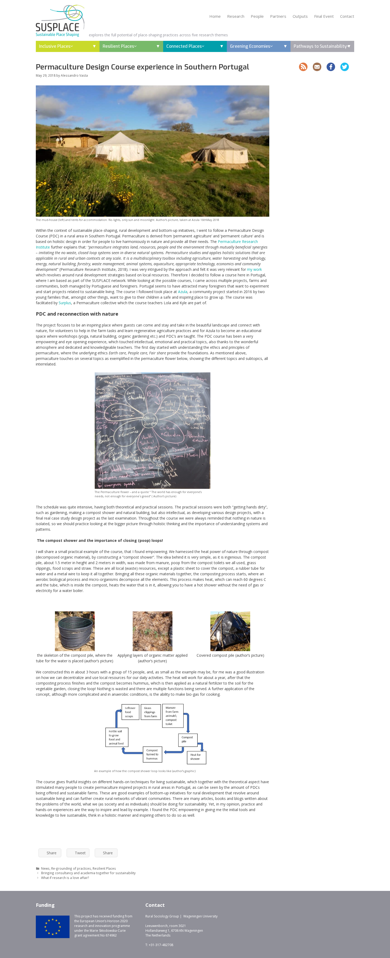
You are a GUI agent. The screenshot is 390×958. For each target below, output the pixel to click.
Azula (182, 291)
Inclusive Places (54, 46)
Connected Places (184, 46)
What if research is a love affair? (65, 878)
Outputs (300, 16)
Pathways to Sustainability (320, 46)
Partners (278, 16)
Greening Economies (250, 46)
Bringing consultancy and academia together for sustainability (88, 873)
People (257, 16)
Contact (347, 16)
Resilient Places (118, 46)
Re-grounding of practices (71, 868)
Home (215, 16)
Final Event (324, 16)
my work (254, 269)
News (45, 868)
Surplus (65, 302)
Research (235, 16)
